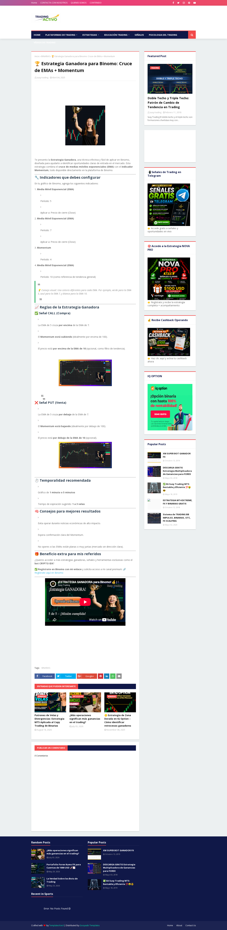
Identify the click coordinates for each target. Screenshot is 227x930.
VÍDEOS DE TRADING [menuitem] (45, 42)
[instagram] (184, 3)
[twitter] (178, 3)
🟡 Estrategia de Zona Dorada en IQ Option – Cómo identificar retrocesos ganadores (117, 720)
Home (34, 2)
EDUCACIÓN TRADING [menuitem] (115, 34)
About (179, 925)
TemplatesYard (56, 925)
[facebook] (173, 3)
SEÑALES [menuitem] (139, 34)
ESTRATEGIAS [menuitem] (89, 34)
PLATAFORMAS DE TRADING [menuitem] (60, 34)
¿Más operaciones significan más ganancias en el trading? (84, 719)
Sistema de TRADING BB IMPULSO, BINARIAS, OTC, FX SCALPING (177, 517)
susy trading (42, 77)
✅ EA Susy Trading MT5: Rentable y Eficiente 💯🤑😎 (177, 487)
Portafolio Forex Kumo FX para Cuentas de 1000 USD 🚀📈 (64, 866)
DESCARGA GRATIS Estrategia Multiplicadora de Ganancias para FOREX (177, 471)
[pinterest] (189, 3)
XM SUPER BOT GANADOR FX (177, 455)
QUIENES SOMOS (78, 2)
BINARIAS (45, 56)
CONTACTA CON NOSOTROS (53, 2)
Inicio (37, 56)
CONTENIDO (96, 2)
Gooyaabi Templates (90, 925)
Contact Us (190, 925)
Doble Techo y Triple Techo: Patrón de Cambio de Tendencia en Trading (168, 102)
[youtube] (194, 3)
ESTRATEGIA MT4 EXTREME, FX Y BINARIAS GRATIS (177, 502)
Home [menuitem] (37, 34)
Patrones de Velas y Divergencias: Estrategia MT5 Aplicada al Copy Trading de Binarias (49, 720)
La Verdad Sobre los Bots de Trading (62, 880)
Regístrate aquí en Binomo (49, 572)
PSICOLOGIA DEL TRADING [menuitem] (163, 34)
